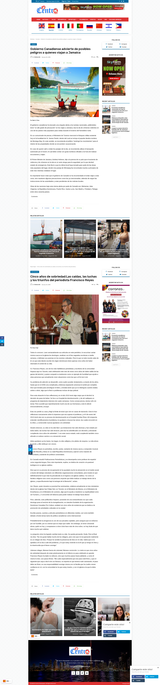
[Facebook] (119, 1)
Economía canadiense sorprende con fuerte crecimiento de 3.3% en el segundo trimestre (119, 113)
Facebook (110, 43)
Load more (115, 140)
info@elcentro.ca (84, 666)
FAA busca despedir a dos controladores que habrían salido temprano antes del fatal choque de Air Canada (120, 123)
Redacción (37, 57)
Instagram (124, 43)
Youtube (124, 46)
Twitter (110, 46)
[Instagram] (120, 44)
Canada (38, 39)
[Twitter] (121, 1)
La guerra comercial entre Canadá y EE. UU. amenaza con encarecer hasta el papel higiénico (120, 134)
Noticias (32, 39)
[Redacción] (31, 57)
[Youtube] (123, 1)
